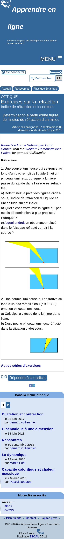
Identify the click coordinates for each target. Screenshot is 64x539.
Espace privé (49, 518)
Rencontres (12, 440)
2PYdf (8, 506)
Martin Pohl (17, 463)
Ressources (22, 88)
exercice (9, 510)
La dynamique (14, 455)
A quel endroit (14, 222)
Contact (31, 518)
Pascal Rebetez (20, 481)
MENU (48, 58)
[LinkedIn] (33, 386)
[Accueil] (6, 7)
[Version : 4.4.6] (40, 533)
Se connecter (15, 72)
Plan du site (14, 518)
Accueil (6, 88)
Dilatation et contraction (23, 414)
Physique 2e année (45, 88)
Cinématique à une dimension (28, 429)
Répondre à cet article (27, 378)
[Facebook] (30, 386)
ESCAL (34, 536)
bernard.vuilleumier (23, 422)
